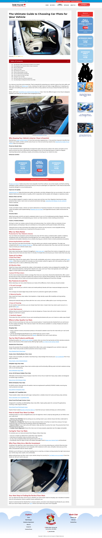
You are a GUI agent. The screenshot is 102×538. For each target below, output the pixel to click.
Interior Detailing (41, 19)
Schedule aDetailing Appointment (84, 5)
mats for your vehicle (27, 340)
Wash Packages (28, 519)
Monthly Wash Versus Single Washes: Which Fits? (85, 95)
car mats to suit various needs (51, 341)
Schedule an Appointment (28, 522)
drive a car (25, 86)
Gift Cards (73, 519)
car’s (31, 503)
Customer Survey (66, 1)
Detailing (66, 5)
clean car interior (14, 184)
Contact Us (59, 1)
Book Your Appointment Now (39, 179)
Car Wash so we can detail (56, 455)
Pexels (21, 56)
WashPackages (59, 5)
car (41, 438)
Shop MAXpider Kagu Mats (16, 370)
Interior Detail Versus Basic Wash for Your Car (85, 135)
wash (17, 306)
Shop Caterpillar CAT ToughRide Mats (19, 397)
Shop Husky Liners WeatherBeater (18, 361)
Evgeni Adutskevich (39, 135)
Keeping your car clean (37, 209)
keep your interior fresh (52, 440)
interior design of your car (25, 245)
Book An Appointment (85, 14)
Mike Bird (16, 56)
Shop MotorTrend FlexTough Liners (18, 407)
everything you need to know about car (29, 92)
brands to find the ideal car (28, 409)
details (34, 335)
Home (47, 5)
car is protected (60, 356)
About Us (72, 5)
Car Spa (24, 19)
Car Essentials (18, 19)
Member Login (73, 517)
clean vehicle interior (22, 140)
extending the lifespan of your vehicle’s (56, 201)
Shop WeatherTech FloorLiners (17, 351)
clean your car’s (40, 251)
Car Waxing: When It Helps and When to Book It (85, 115)
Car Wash (29, 19)
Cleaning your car (13, 192)
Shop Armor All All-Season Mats (17, 380)
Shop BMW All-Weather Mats (17, 389)
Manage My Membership (76, 1)
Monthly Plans (73, 522)
